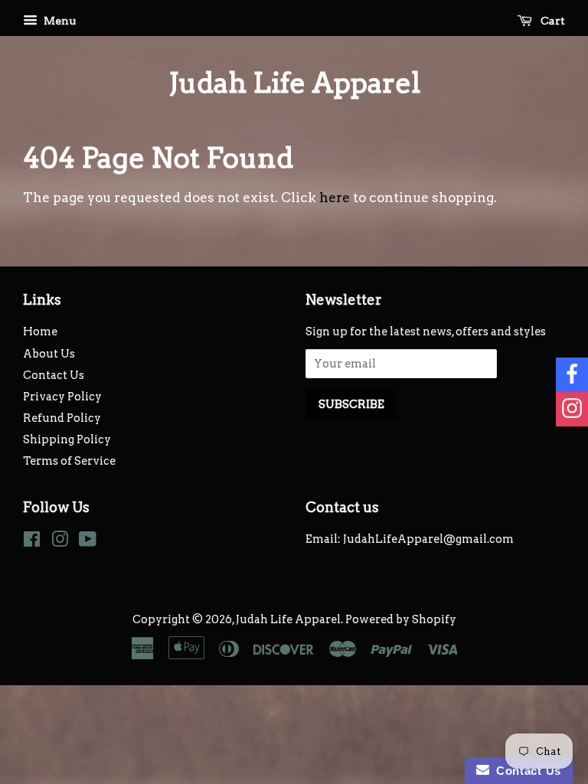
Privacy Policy (62, 396)
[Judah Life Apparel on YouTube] (87, 542)
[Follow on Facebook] (572, 375)
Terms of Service (69, 461)
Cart (551, 21)
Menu (58, 21)
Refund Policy (62, 418)
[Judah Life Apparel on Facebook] (32, 542)
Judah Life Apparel (294, 83)
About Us (49, 354)
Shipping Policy (67, 439)
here (334, 197)
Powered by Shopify (400, 619)
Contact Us (53, 375)
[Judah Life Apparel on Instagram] (59, 542)
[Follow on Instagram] (572, 409)
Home (40, 331)
